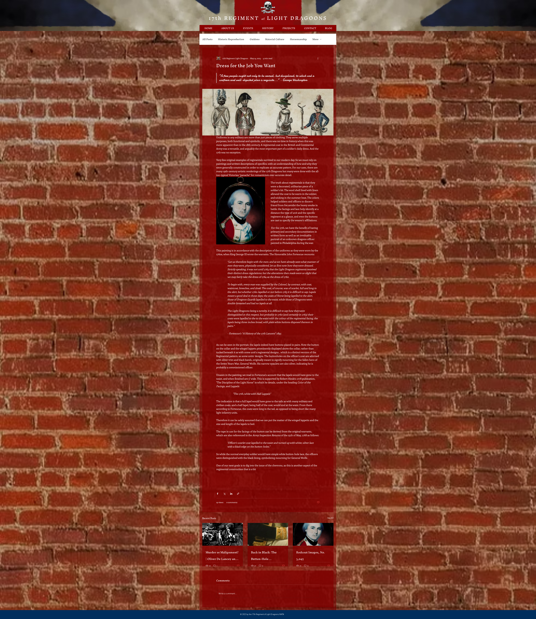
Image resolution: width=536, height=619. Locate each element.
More (315, 39)
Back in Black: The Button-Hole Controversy (264, 555)
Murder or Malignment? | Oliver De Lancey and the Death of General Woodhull (222, 555)
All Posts (207, 39)
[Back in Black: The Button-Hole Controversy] (268, 534)
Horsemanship (298, 39)
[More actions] (318, 58)
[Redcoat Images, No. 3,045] (313, 534)
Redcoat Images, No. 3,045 (310, 555)
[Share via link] (238, 493)
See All (330, 517)
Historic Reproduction (231, 39)
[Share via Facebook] (217, 493)
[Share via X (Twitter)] (224, 493)
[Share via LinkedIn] (231, 493)
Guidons (254, 39)
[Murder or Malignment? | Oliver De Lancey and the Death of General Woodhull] (222, 534)
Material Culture (274, 39)
